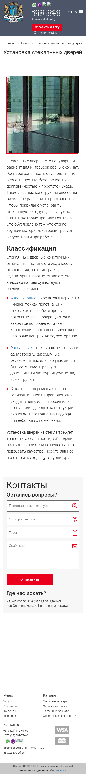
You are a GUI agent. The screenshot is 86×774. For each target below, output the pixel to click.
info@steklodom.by (43, 19)
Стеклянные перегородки (59, 715)
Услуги (7, 701)
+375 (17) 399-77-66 (46, 14)
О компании (11, 706)
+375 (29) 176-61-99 (46, 11)
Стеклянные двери (55, 701)
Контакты (9, 711)
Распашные (21, 347)
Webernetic (61, 770)
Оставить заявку (47, 27)
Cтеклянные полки (55, 706)
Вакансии (9, 715)
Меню (72, 11)
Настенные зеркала (56, 711)
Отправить (29, 579)
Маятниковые (23, 298)
